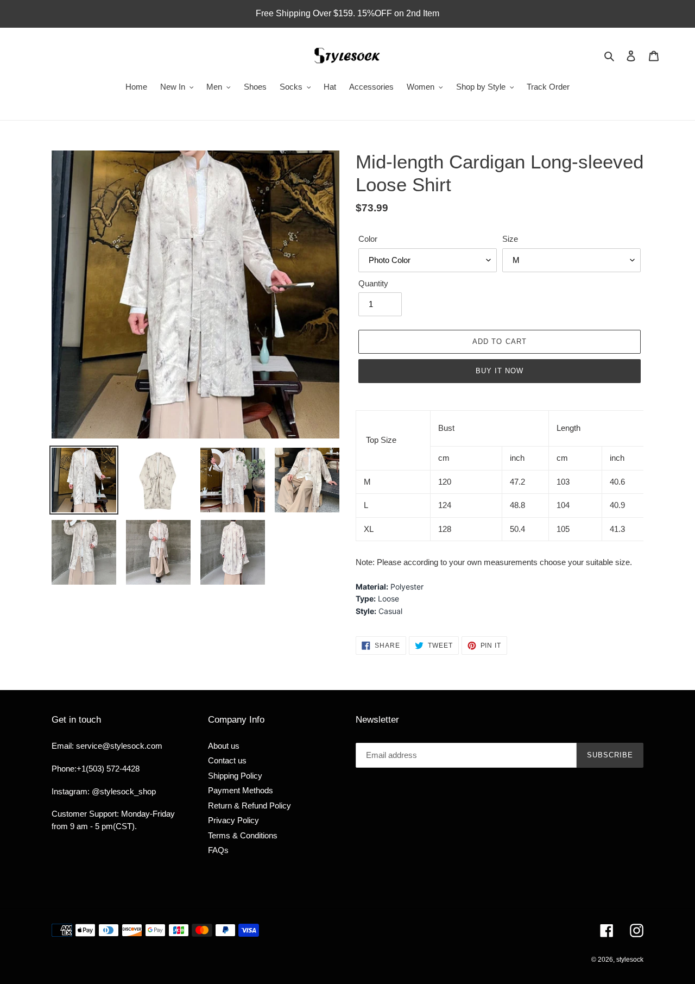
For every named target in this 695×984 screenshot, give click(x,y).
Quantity (373, 283)
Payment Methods (240, 790)
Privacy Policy (233, 820)
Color (367, 238)
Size (510, 238)
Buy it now (499, 371)
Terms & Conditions (242, 835)
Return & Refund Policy (249, 805)
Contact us (227, 760)
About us (223, 745)
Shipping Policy (235, 775)
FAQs (218, 850)
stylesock (629, 959)
